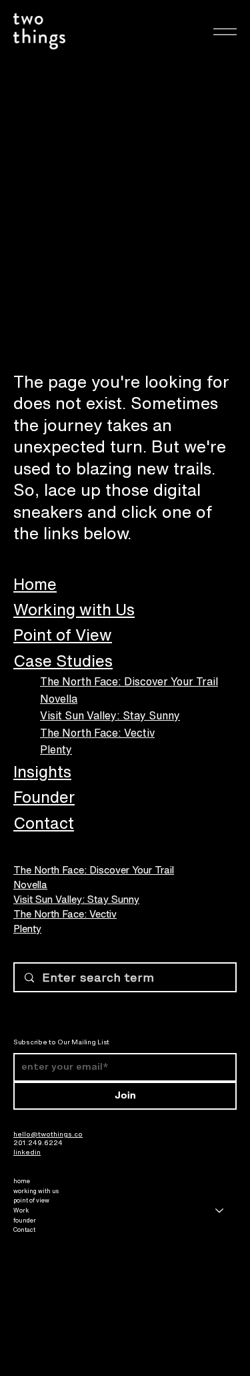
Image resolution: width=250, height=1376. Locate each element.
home (21, 1180)
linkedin (27, 1152)
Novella (58, 699)
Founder (44, 797)
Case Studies (63, 661)
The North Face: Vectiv (97, 733)
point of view (31, 1200)
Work (21, 1210)
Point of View (62, 635)
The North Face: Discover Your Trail (129, 681)
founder (24, 1220)
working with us (36, 1190)
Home (35, 584)
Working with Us (74, 609)
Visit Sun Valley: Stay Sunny (110, 715)
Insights (42, 771)
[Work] (220, 1211)
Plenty (56, 749)
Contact (43, 823)
